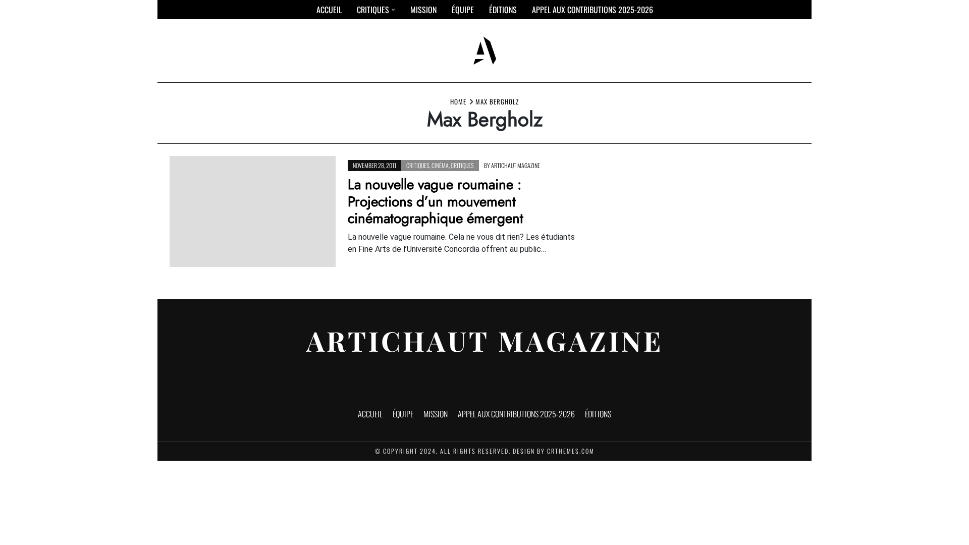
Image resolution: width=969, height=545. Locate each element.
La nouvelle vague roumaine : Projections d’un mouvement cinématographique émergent (435, 201)
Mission (423, 10)
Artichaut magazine (515, 165)
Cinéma (440, 165)
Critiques (373, 10)
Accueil (329, 10)
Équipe (463, 10)
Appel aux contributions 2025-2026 (592, 10)
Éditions (503, 10)
